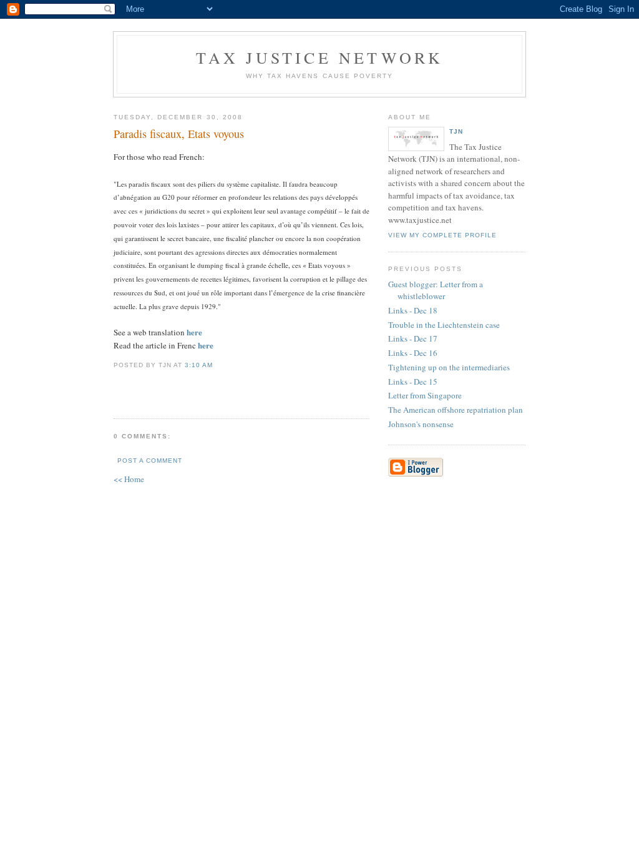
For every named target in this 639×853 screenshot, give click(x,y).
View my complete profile (442, 235)
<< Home (129, 479)
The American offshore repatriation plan (455, 409)
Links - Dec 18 (412, 310)
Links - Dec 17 (412, 338)
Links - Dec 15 (412, 381)
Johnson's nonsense (421, 424)
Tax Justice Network (320, 57)
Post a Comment (149, 460)
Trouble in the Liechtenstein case (444, 324)
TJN (456, 131)
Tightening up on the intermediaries (449, 367)
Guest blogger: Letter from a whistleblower (435, 290)
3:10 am (199, 365)
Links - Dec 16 (412, 352)
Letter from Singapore (425, 395)
